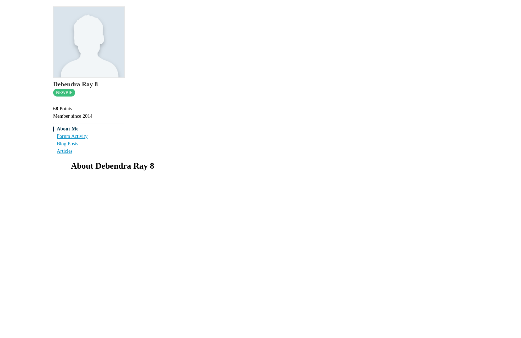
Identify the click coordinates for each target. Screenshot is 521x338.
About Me (67, 129)
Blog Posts (67, 143)
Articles (64, 151)
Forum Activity (72, 136)
